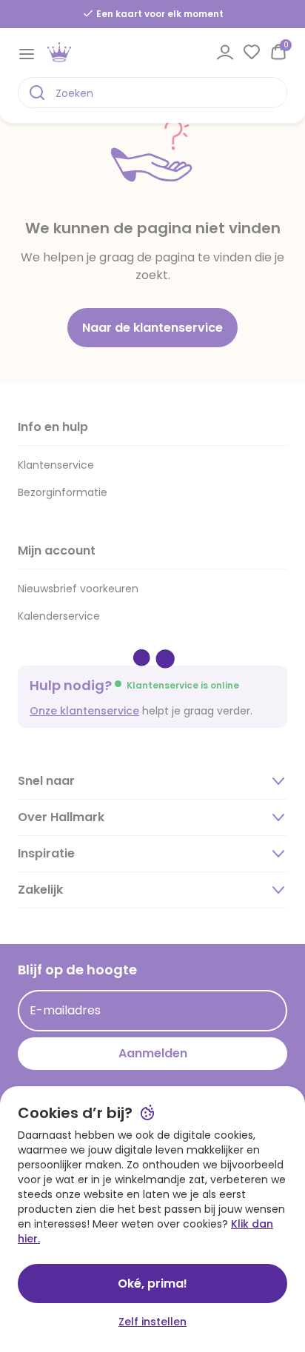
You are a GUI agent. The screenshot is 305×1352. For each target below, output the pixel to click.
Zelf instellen (152, 1321)
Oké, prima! (152, 1283)
